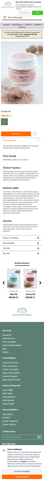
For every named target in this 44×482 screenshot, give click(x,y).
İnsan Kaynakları (9, 342)
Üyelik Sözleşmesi (10, 362)
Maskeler (38, 24)
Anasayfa (6, 24)
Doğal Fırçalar (8, 404)
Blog (4, 349)
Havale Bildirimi (9, 424)
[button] (4, 74)
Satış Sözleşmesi (9, 366)
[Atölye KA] (7, 122)
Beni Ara (6, 253)
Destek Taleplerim (10, 421)
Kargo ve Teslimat (10, 238)
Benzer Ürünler (22, 263)
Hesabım (6, 417)
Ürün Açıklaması (9, 140)
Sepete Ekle (16, 134)
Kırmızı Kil (30, 294)
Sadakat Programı (10, 376)
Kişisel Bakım (17, 24)
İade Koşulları (8, 243)
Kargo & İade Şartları (11, 373)
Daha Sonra (24, 13)
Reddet (24, 461)
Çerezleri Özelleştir (22, 471)
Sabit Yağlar (7, 393)
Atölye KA (13, 291)
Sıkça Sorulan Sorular (11, 380)
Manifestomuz (8, 338)
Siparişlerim (7, 414)
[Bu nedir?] (27, 36)
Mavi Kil (13, 294)
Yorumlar (6, 248)
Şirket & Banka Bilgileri (12, 345)
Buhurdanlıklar (8, 400)
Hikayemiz (6, 335)
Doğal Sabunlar (8, 397)
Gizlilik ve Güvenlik (10, 369)
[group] (22, 72)
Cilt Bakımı (28, 24)
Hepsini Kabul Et (22, 477)
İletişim (5, 352)
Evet (37, 13)
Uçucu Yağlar (7, 390)
